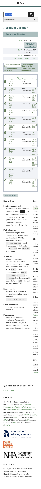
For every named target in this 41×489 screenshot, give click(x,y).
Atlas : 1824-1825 (11, 112)
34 (33, 160)
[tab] (12, 65)
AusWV (7, 425)
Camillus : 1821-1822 (12, 98)
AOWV (26, 415)
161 (33, 143)
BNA (15, 423)
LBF (27, 420)
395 (35, 83)
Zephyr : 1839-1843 (11, 182)
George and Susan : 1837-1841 (11, 173)
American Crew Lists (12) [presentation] (10, 69)
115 (27, 58)
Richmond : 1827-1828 (12, 134)
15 (34, 103)
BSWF (16, 417)
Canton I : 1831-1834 (12, 150)
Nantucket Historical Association (19, 410)
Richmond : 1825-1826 (12, 120)
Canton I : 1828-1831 (12, 141)
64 (33, 141)
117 (36, 81)
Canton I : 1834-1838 (12, 160)
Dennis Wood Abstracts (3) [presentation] (27, 65)
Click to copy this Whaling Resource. (30, 44)
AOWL (34, 415)
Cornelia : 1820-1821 (12, 90)
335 (33, 164)
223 (33, 107)
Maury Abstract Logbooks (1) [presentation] (28, 69)
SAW (6, 420)
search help (10, 195)
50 (37, 145)
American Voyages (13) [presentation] (12, 65)
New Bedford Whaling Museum (23, 407)
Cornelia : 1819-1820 (12, 83)
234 (33, 91)
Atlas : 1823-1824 (11, 105)
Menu (21, 3)
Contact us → (8, 390)
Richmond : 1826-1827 (12, 127)
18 (36, 103)
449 (33, 58)
